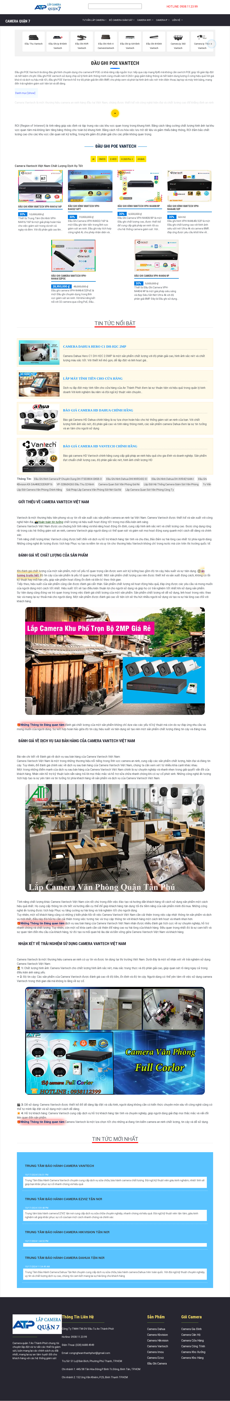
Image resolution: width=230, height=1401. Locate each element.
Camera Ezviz (155, 1357)
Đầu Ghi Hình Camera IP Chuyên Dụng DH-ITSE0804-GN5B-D (68, 479)
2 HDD (113, 159)
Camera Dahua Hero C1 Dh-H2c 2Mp (94, 346)
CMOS (102, 159)
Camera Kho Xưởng (193, 1352)
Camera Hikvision (157, 1340)
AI (93, 159)
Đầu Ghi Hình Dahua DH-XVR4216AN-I (172, 479)
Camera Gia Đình (191, 1329)
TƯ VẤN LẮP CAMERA (93, 20)
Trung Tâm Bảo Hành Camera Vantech (59, 1166)
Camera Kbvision (157, 1335)
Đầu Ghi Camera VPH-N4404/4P (151, 275)
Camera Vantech (157, 1346)
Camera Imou (155, 1352)
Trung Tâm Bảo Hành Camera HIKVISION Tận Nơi (67, 1232)
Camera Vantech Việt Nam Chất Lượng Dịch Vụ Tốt (49, 166)
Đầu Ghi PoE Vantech (115, 63)
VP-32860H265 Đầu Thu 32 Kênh (75, 484)
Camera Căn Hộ (191, 1335)
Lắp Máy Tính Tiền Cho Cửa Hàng (93, 378)
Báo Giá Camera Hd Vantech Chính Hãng (100, 446)
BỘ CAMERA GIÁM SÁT (121, 20)
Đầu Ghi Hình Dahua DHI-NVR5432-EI (126, 479)
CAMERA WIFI (144, 20)
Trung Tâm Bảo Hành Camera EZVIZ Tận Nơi (63, 1199)
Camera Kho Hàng (192, 1357)
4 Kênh (140, 159)
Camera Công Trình (193, 1346)
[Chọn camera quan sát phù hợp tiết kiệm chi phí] (211, 43)
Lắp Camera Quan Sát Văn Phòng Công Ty (150, 489)
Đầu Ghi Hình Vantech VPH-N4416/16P (40, 206)
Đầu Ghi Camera (157, 1363)
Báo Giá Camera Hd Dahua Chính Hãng (98, 410)
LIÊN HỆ (176, 20)
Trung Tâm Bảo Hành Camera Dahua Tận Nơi (64, 1258)
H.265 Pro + (127, 159)
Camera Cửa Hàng (192, 1340)
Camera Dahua (156, 1329)
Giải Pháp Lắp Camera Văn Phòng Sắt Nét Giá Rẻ (93, 489)
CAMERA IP (162, 20)
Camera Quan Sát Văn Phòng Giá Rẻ (119, 484)
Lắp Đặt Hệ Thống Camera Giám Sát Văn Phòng (171, 484)
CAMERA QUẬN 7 (17, 21)
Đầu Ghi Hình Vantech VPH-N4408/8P (139, 206)
